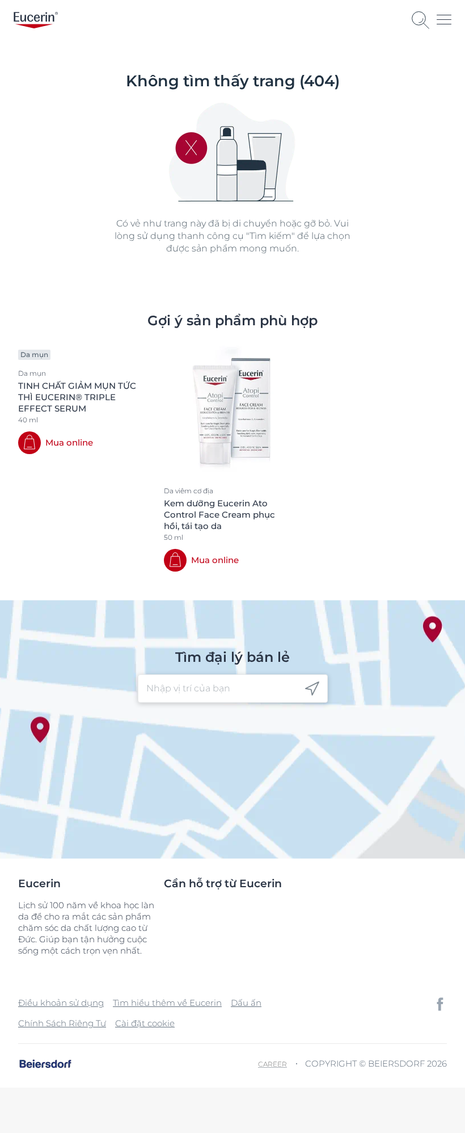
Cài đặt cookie (145, 1023)
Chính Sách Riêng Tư (62, 1023)
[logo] (36, 20)
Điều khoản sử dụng (61, 1002)
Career (272, 1064)
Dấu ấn (246, 1002)
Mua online (69, 442)
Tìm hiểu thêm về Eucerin (167, 1002)
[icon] (312, 689)
